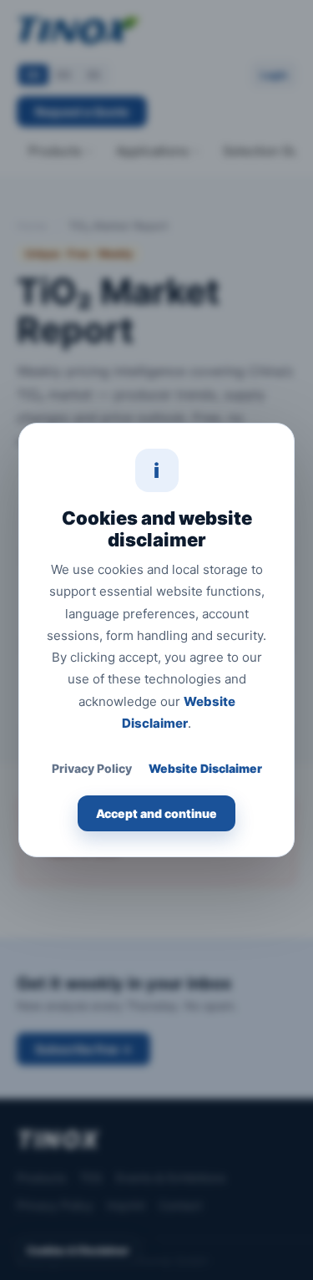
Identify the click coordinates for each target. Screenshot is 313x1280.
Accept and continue (156, 813)
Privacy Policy (92, 768)
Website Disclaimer (205, 768)
